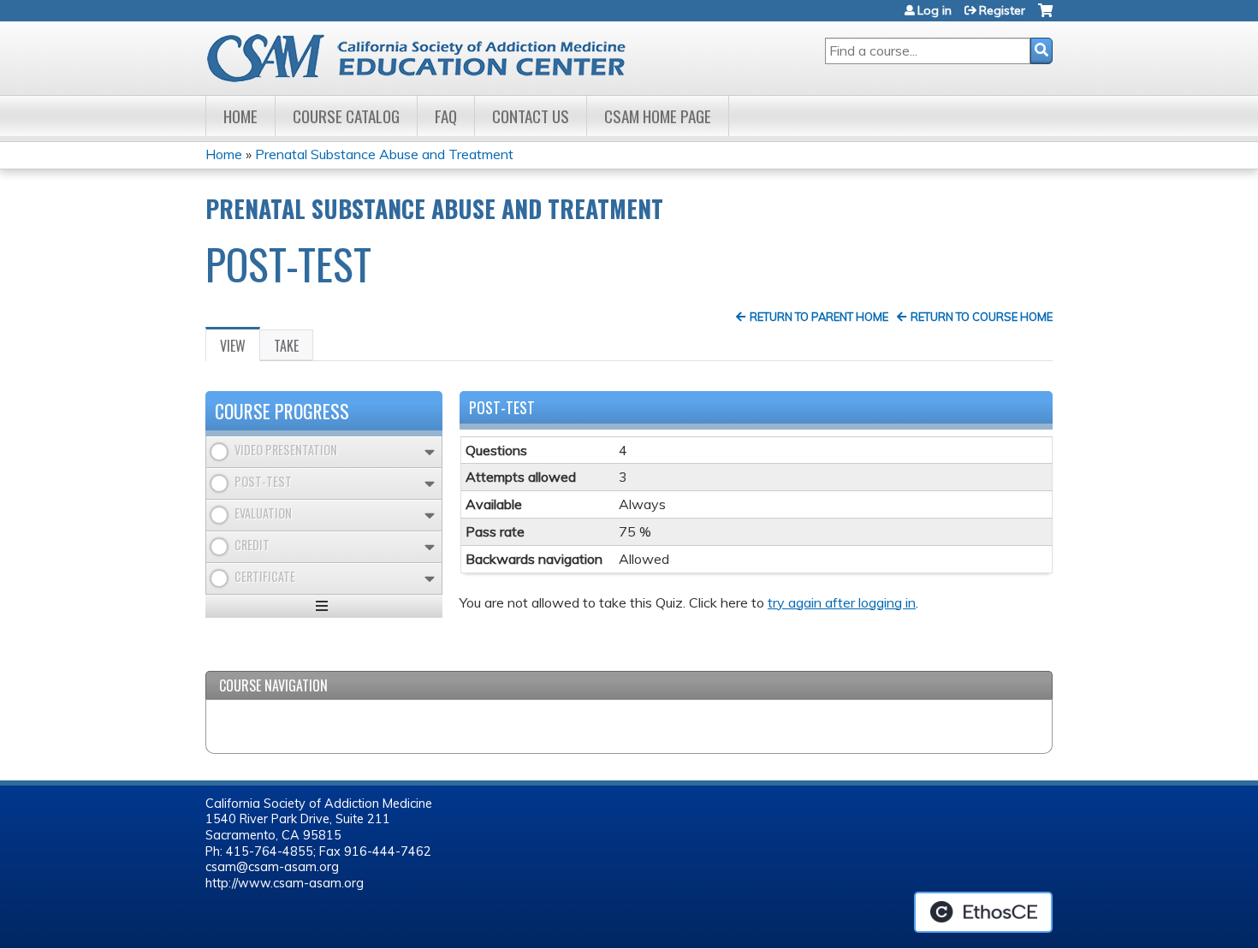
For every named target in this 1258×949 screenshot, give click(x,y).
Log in (934, 10)
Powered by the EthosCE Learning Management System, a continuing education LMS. (983, 912)
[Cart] (1045, 16)
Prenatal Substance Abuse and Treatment (384, 154)
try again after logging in (842, 602)
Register (1002, 10)
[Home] (430, 58)
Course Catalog (346, 116)
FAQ (446, 116)
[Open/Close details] (429, 452)
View (240, 348)
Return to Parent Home (819, 316)
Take (286, 345)
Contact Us (530, 116)
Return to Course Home (982, 316)
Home (240, 116)
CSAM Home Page (657, 116)
